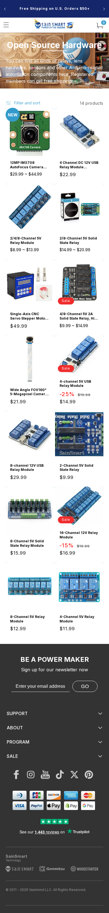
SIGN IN (55, 14)
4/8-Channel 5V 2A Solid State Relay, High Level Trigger (79, 316)
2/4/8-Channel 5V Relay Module (25, 240)
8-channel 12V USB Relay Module (27, 467)
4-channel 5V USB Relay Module (75, 383)
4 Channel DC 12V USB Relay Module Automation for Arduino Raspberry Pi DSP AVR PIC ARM (79, 164)
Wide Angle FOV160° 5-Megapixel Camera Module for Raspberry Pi (29, 392)
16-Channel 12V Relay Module (79, 535)
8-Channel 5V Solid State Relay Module (27, 543)
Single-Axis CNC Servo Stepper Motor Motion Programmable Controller (28, 316)
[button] (6, 25)
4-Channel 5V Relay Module (77, 619)
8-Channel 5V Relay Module (27, 619)
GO (85, 686)
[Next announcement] (104, 9)
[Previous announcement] (5, 9)
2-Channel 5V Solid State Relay (76, 467)
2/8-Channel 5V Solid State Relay (78, 240)
